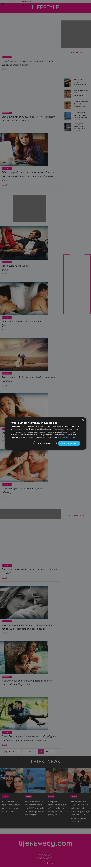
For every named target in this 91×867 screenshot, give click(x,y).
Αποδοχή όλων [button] (69, 443)
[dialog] (45, 433)
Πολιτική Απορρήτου (66, 437)
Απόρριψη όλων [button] (45, 443)
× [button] (83, 420)
